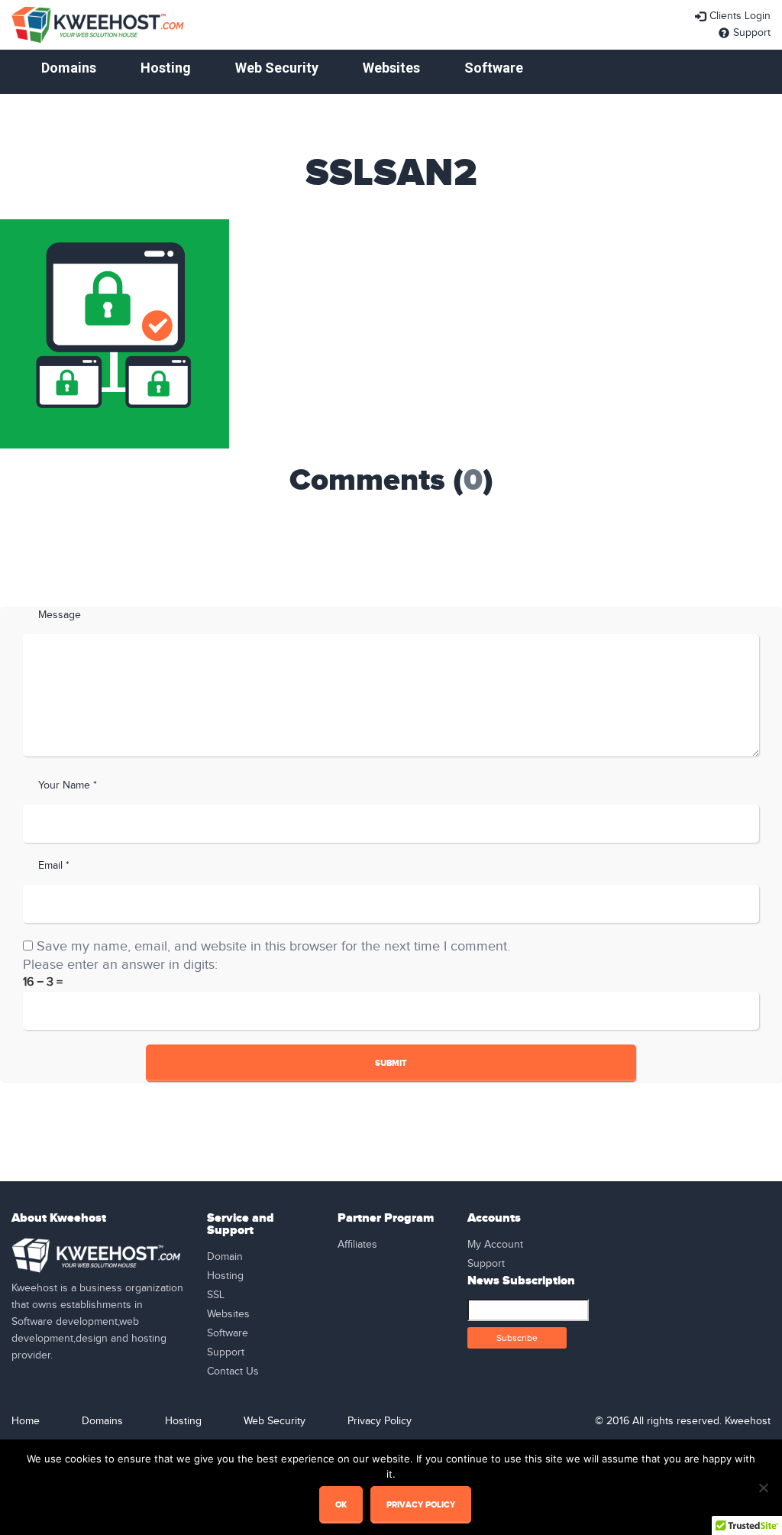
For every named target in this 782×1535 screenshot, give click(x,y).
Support (752, 33)
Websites (391, 68)
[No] (763, 1487)
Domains (68, 68)
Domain (225, 1257)
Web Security (276, 68)
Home (25, 1421)
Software (493, 68)
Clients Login (740, 16)
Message (59, 615)
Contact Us (233, 1371)
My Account (495, 1245)
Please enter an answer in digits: (120, 965)
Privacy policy (420, 1505)
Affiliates (357, 1245)
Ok (341, 1505)
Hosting (166, 68)
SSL (216, 1295)
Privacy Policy (379, 1421)
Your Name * (67, 785)
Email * (53, 866)
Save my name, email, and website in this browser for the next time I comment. (273, 946)
